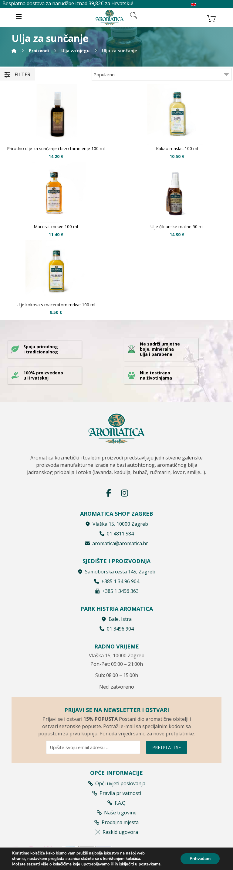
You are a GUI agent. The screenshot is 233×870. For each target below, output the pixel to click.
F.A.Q (120, 803)
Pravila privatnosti (120, 793)
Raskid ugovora (120, 832)
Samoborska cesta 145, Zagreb (120, 571)
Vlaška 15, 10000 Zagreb (120, 524)
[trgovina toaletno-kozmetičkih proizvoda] (110, 17)
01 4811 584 (120, 533)
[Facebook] (108, 493)
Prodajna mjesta (120, 822)
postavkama (149, 864)
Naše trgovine (120, 812)
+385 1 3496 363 (120, 591)
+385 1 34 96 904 (120, 581)
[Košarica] (211, 18)
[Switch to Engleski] (193, 4)
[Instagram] (124, 493)
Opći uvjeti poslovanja (120, 783)
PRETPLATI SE (166, 747)
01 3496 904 (120, 628)
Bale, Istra (120, 619)
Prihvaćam (200, 858)
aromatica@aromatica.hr (120, 543)
